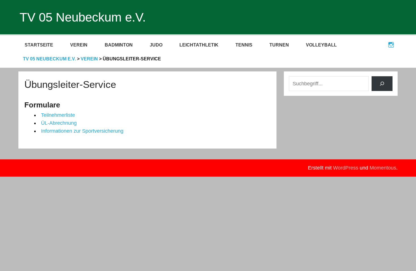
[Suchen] (382, 83)
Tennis (243, 45)
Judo (156, 45)
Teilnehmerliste (58, 115)
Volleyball (321, 45)
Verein (78, 45)
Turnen (279, 45)
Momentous (383, 168)
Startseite (39, 45)
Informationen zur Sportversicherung (82, 131)
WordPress (345, 168)
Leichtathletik (198, 45)
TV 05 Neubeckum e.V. (83, 17)
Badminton (119, 45)
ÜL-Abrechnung (59, 123)
